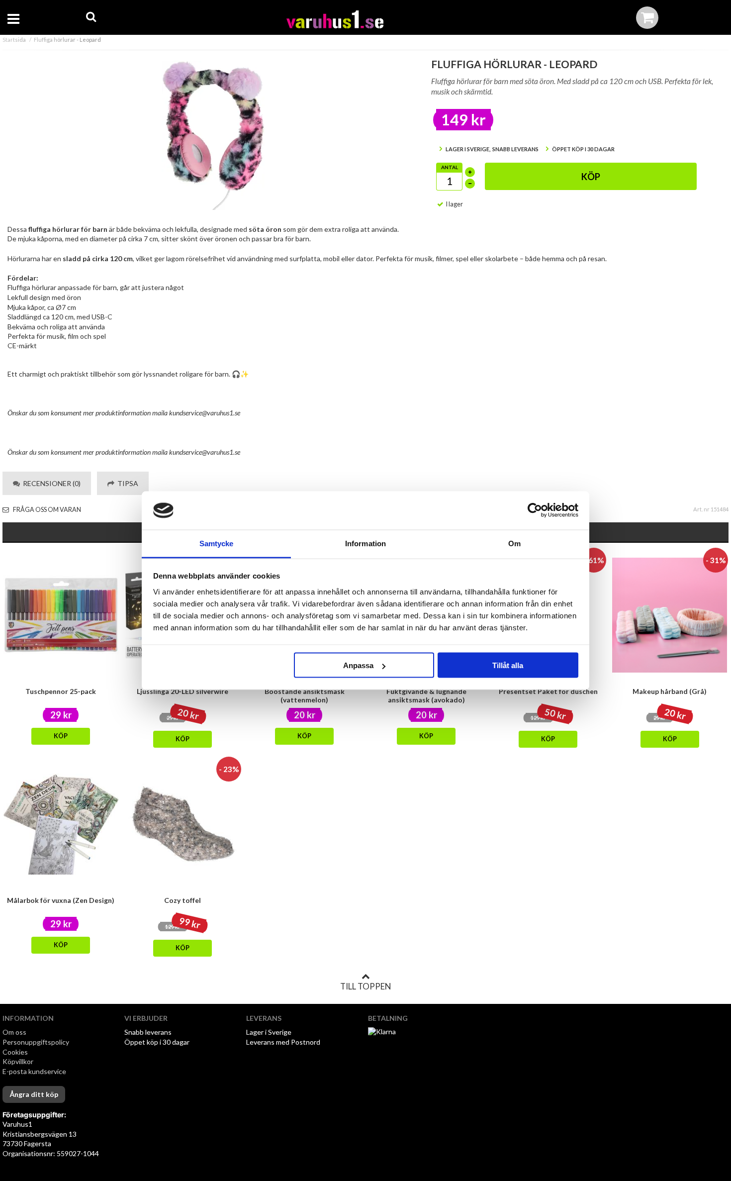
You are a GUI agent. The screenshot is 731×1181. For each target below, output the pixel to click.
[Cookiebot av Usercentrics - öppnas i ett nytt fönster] (534, 510)
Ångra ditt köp (33, 1094)
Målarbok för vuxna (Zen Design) (60, 900)
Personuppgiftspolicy (35, 1042)
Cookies (15, 1052)
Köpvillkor (17, 1061)
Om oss (14, 1032)
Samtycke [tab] (216, 543)
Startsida (14, 39)
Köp (590, 176)
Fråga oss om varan (46, 509)
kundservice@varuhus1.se (204, 412)
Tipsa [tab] (126, 483)
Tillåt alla (507, 665)
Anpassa (358, 665)
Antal (449, 167)
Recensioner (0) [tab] (50, 483)
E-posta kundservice (35, 1071)
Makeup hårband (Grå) (670, 691)
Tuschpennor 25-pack (60, 691)
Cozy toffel (182, 900)
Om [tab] (514, 543)
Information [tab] (365, 543)
